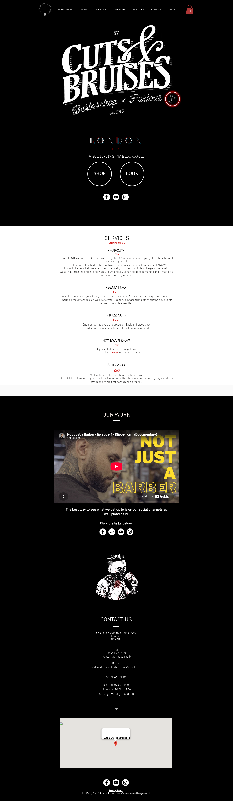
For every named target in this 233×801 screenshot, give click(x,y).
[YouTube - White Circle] (116, 197)
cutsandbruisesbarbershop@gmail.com (116, 667)
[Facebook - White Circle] (106, 197)
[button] (189, 9)
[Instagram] (125, 197)
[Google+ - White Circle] (111, 531)
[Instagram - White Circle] (130, 531)
